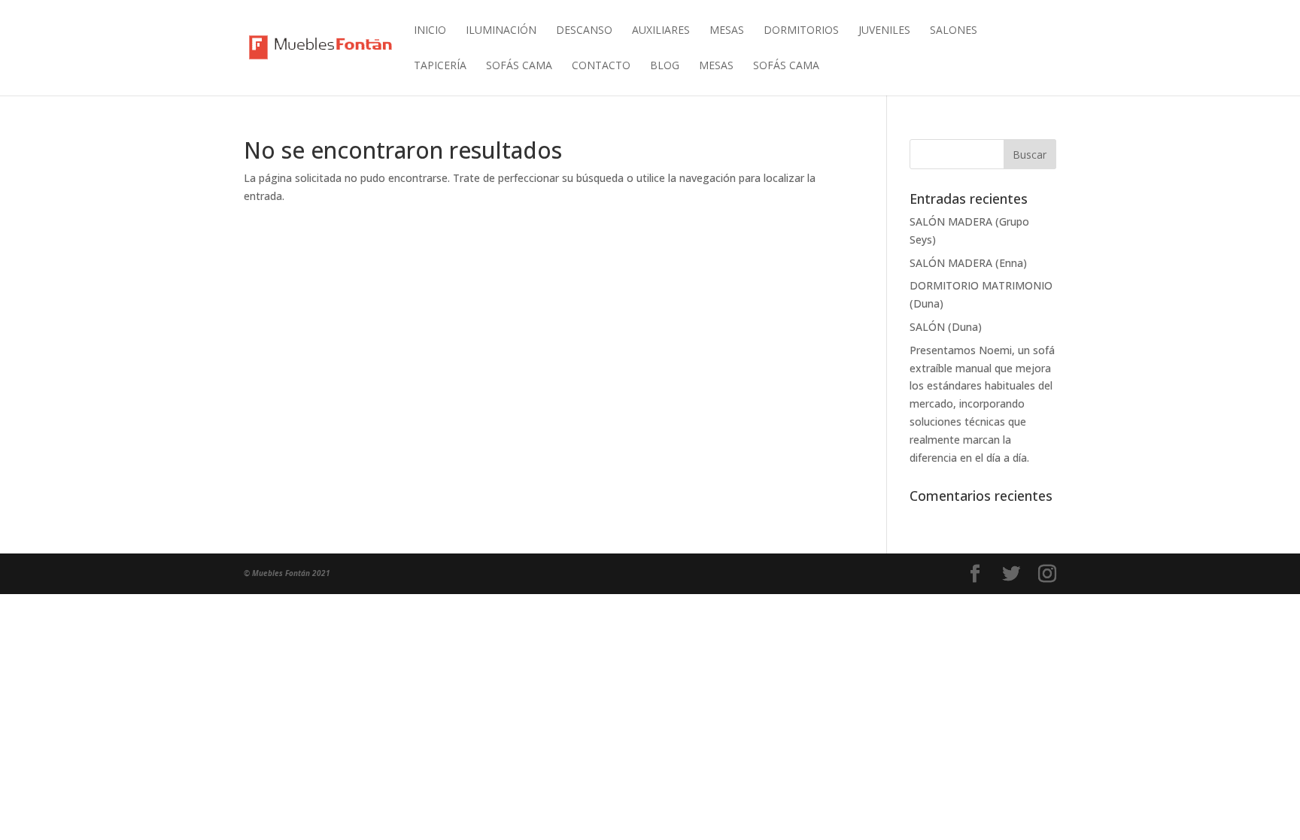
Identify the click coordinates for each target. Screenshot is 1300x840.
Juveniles (884, 31)
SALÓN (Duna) (946, 327)
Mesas (726, 31)
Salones (953, 31)
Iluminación (501, 31)
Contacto (601, 66)
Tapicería (440, 66)
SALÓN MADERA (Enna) (968, 263)
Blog (664, 66)
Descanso (584, 31)
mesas (716, 66)
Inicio (430, 31)
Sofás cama (519, 66)
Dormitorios (801, 31)
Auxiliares (661, 31)
